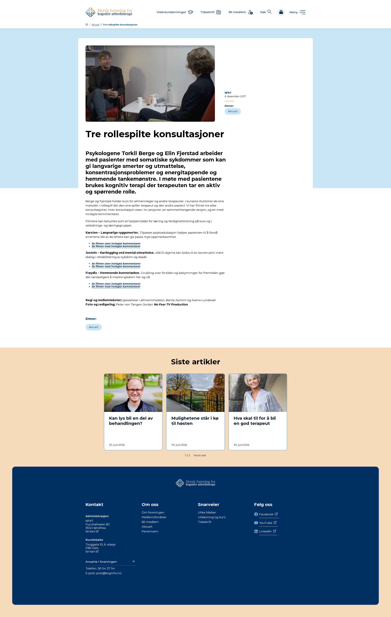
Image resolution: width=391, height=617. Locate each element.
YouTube (265, 523)
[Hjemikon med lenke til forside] (87, 24)
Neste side (200, 455)
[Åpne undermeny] (297, 12)
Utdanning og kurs (211, 517)
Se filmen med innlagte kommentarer (116, 246)
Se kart (90, 531)
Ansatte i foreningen (101, 561)
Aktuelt (95, 24)
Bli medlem (150, 522)
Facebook (266, 514)
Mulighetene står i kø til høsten (194, 421)
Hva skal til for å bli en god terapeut (255, 421)
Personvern (150, 531)
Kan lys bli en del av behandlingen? (131, 421)
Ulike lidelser (207, 512)
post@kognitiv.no (109, 573)
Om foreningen (153, 512)
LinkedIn (265, 531)
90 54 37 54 (106, 568)
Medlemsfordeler (154, 517)
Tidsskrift (204, 522)
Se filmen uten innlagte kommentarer (116, 243)
